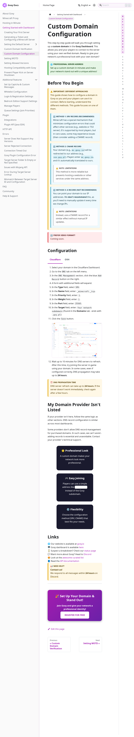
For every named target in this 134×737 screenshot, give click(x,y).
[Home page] (50, 15)
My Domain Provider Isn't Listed (123, 123)
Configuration (122, 70)
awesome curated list (73, 557)
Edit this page (57, 629)
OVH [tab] (67, 259)
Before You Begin (122, 34)
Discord (87, 554)
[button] (20, 80)
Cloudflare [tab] (55, 259)
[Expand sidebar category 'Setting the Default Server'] (36, 44)
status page (90, 550)
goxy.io (80, 543)
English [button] (84, 5)
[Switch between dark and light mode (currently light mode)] (94, 5)
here (81, 547)
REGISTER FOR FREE (75, 615)
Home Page (48, 5)
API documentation (69, 561)
